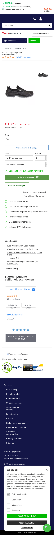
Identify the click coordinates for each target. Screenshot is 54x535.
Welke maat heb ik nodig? (26, 148)
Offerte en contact (14, 403)
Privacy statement (14, 439)
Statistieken (16, 505)
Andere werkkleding (41, 34)
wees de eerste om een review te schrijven (21, 338)
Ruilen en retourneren (16, 423)
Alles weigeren (27, 523)
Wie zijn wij (11, 390)
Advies (33, 41)
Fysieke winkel (13, 394)
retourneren (13, 3)
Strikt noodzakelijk (19, 494)
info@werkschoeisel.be (19, 458)
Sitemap (10, 443)
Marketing (16, 510)
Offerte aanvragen (16, 185)
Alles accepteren (27, 516)
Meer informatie (27, 528)
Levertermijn (12, 414)
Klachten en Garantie (16, 427)
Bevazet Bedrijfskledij (15, 18)
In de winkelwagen (28, 177)
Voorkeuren (16, 500)
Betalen (9, 418)
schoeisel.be (11, 32)
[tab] (13, 305)
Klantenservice (13, 398)
